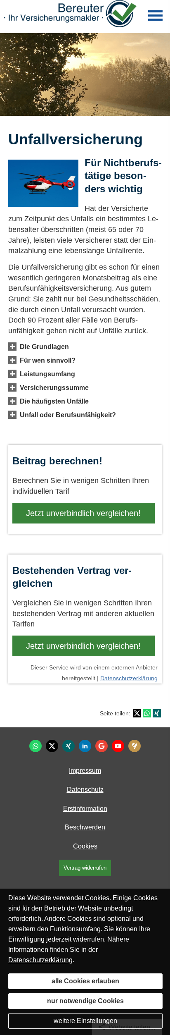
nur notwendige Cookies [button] (85, 1000)
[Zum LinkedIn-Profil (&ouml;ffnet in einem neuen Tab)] (85, 746)
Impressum (85, 770)
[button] (44, 346)
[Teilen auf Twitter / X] (137, 713)
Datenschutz (85, 789)
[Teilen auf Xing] (157, 713)
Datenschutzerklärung (129, 678)
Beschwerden (85, 827)
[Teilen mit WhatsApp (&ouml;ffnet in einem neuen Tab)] (147, 713)
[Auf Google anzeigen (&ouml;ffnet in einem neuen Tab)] (101, 746)
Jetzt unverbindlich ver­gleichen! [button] (83, 513)
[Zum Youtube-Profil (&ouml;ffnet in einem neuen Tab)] (118, 746)
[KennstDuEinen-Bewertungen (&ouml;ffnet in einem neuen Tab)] (134, 746)
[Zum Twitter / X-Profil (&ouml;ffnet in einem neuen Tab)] (52, 746)
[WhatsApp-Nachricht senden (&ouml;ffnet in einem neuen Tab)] (35, 746)
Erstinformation (85, 808)
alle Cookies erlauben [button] (85, 981)
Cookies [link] (85, 846)
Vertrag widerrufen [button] (85, 868)
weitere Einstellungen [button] (85, 1020)
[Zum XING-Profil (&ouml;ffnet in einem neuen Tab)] (68, 746)
